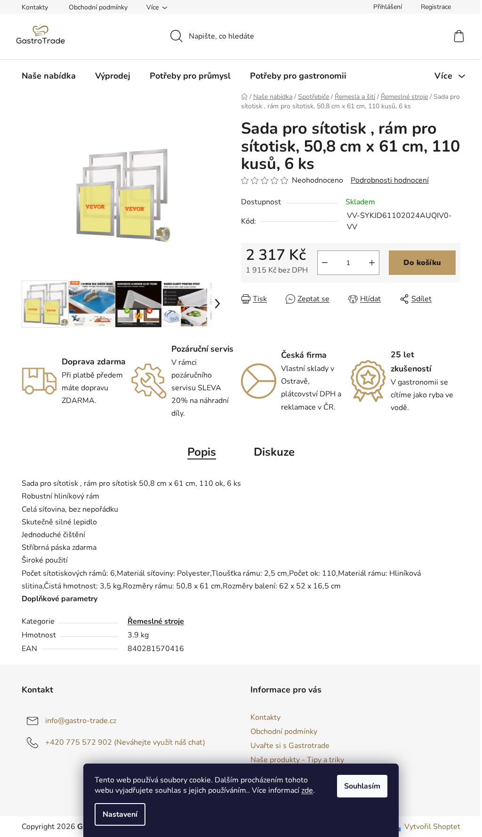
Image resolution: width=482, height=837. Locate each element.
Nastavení (120, 814)
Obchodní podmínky (98, 7)
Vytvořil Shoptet (432, 826)
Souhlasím (362, 786)
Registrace (436, 6)
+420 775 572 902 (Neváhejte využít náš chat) (125, 742)
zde (307, 790)
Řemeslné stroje (156, 621)
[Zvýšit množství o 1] (372, 262)
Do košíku (422, 263)
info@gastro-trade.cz (80, 721)
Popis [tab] (201, 451)
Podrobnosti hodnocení (390, 180)
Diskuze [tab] (274, 451)
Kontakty (35, 7)
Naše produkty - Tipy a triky (297, 760)
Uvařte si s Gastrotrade (289, 745)
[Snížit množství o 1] (325, 262)
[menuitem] (48, 76)
